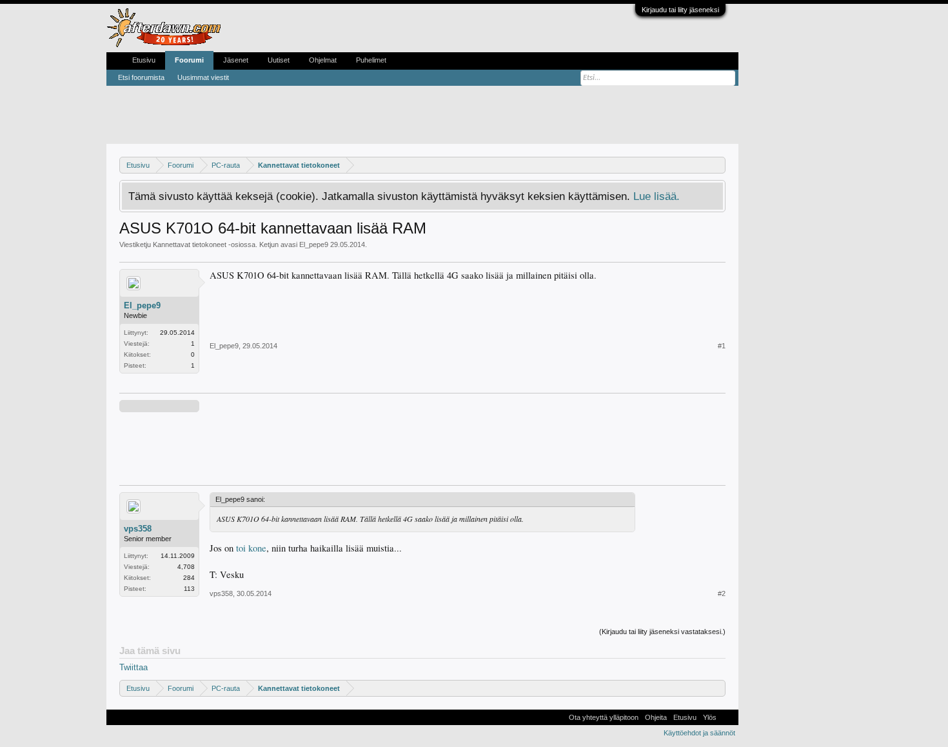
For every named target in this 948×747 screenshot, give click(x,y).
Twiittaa (133, 667)
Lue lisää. (656, 196)
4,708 (186, 566)
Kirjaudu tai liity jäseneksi (680, 10)
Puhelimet (371, 60)
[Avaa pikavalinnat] (717, 165)
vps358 (138, 528)
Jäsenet (235, 60)
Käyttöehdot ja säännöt (699, 733)
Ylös (709, 717)
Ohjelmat (323, 60)
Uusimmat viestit (203, 77)
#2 (722, 593)
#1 (722, 346)
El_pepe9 (313, 244)
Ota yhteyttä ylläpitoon (603, 717)
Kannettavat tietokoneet (189, 244)
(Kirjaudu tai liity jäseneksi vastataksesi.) (662, 631)
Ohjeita (656, 717)
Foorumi (189, 60)
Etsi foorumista (141, 77)
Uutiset (279, 60)
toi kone (251, 548)
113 (189, 588)
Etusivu (143, 60)
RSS (727, 717)
